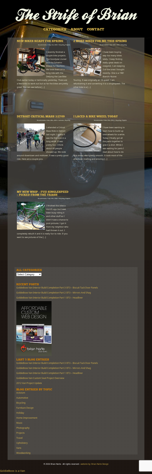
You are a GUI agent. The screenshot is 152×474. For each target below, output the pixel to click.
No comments (42, 45)
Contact (95, 29)
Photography (22, 427)
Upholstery (22, 442)
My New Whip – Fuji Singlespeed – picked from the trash (42, 193)
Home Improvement (26, 417)
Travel (19, 437)
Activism (61, 120)
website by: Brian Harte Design (94, 464)
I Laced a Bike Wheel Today (95, 116)
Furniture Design (25, 407)
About (77, 29)
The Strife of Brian (76, 15)
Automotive (22, 397)
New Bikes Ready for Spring (40, 41)
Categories (54, 29)
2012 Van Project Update (29, 383)
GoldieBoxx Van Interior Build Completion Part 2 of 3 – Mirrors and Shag (53, 292)
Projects (67, 45)
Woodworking (23, 452)
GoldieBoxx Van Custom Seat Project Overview (40, 378)
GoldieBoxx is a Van (12, 471)
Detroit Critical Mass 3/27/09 (41, 116)
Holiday (20, 412)
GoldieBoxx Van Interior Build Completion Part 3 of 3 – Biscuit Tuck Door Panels (57, 287)
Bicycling (62, 45)
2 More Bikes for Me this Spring (100, 41)
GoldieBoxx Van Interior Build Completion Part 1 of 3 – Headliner (49, 297)
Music (19, 422)
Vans (18, 447)
